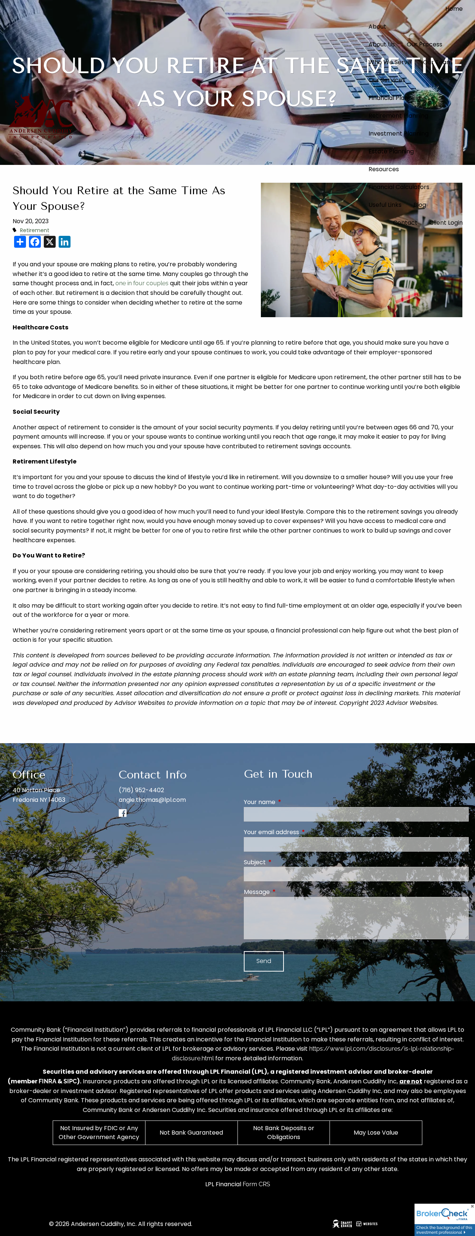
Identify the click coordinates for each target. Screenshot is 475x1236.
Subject (284, 862)
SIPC (70, 1081)
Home (454, 8)
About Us (381, 44)
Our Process (424, 44)
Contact (405, 222)
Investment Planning (398, 133)
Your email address (301, 832)
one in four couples (141, 283)
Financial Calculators (398, 187)
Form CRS (256, 1184)
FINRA (47, 1081)
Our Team (437, 62)
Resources (383, 169)
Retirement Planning (398, 115)
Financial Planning (394, 98)
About (377, 26)
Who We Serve (389, 62)
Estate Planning (391, 151)
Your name (289, 802)
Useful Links (385, 205)
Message (286, 892)
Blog (419, 205)
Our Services (386, 80)
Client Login (446, 222)
